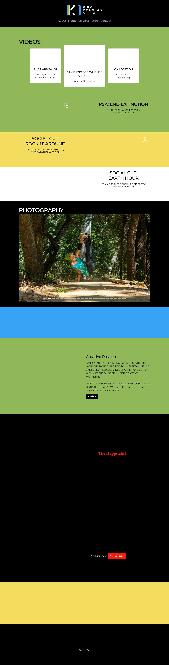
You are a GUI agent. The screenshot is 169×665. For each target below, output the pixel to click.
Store (95, 20)
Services (84, 20)
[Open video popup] (45, 57)
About (62, 20)
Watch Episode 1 (117, 556)
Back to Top (84, 650)
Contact (105, 20)
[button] (29, 258)
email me (92, 396)
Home (72, 20)
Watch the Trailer (98, 556)
